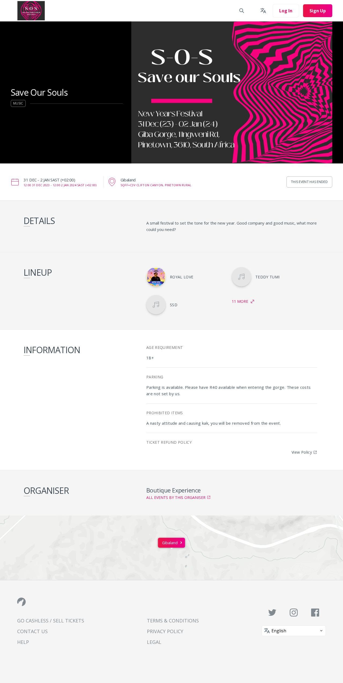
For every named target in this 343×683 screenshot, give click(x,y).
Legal (154, 642)
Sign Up (318, 11)
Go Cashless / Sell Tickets (50, 620)
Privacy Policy (165, 631)
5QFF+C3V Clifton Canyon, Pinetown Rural (156, 185)
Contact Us (32, 631)
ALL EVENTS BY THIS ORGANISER (176, 497)
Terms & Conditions (173, 620)
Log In (285, 11)
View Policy (302, 452)
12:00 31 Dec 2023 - (60, 185)
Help (23, 642)
